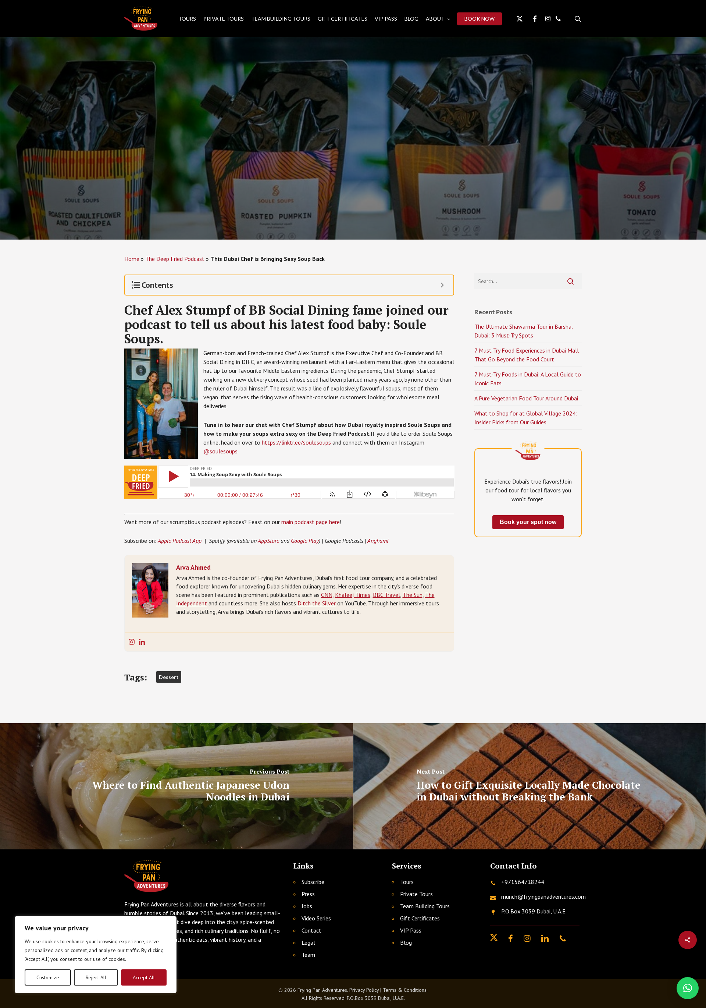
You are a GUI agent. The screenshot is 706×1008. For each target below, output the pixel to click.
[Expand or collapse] (442, 285)
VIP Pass (410, 930)
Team (308, 954)
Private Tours (416, 894)
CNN (326, 594)
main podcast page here (310, 522)
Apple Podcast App (180, 540)
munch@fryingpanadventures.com (543, 896)
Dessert (169, 677)
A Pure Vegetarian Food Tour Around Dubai (526, 398)
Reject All (96, 977)
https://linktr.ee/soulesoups (296, 442)
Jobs (307, 906)
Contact (311, 930)
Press (308, 894)
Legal (308, 942)
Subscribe (313, 881)
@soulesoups (220, 451)
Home (131, 258)
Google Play (305, 540)
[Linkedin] (142, 642)
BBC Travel (386, 594)
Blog (406, 942)
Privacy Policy (364, 990)
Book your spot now (528, 522)
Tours (407, 881)
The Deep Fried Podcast (174, 258)
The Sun (412, 594)
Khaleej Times (352, 594)
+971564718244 (522, 882)
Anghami (377, 540)
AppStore (268, 540)
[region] (95, 954)
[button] (688, 988)
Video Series (316, 918)
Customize (47, 977)
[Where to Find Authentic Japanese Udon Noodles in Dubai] (176, 786)
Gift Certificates (420, 918)
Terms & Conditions (405, 990)
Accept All (144, 977)
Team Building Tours (425, 906)
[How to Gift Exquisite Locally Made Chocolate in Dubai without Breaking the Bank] (529, 786)
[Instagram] (131, 642)
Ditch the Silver (316, 603)
